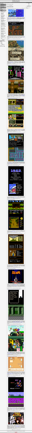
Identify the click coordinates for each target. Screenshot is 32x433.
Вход (6, 2)
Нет (1, 43)
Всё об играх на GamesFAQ (28, 8)
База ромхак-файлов (2, 4)
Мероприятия (2, 27)
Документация (2, 25)
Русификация (11, 38)
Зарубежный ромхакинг (3, 7)
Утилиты (1, 22)
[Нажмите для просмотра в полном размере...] (16, 16)
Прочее (1, 37)
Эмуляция (2, 30)
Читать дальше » (9, 19)
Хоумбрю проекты (2, 32)
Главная (1, 2)
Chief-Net (14, 129)
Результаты (1, 45)
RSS (7, 2)
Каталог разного (2, 5)
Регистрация (3, 2)
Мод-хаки (2, 19)
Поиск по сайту (2, 6)
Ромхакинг (2, 12)
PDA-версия (10, 2)
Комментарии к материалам (2, 10)
